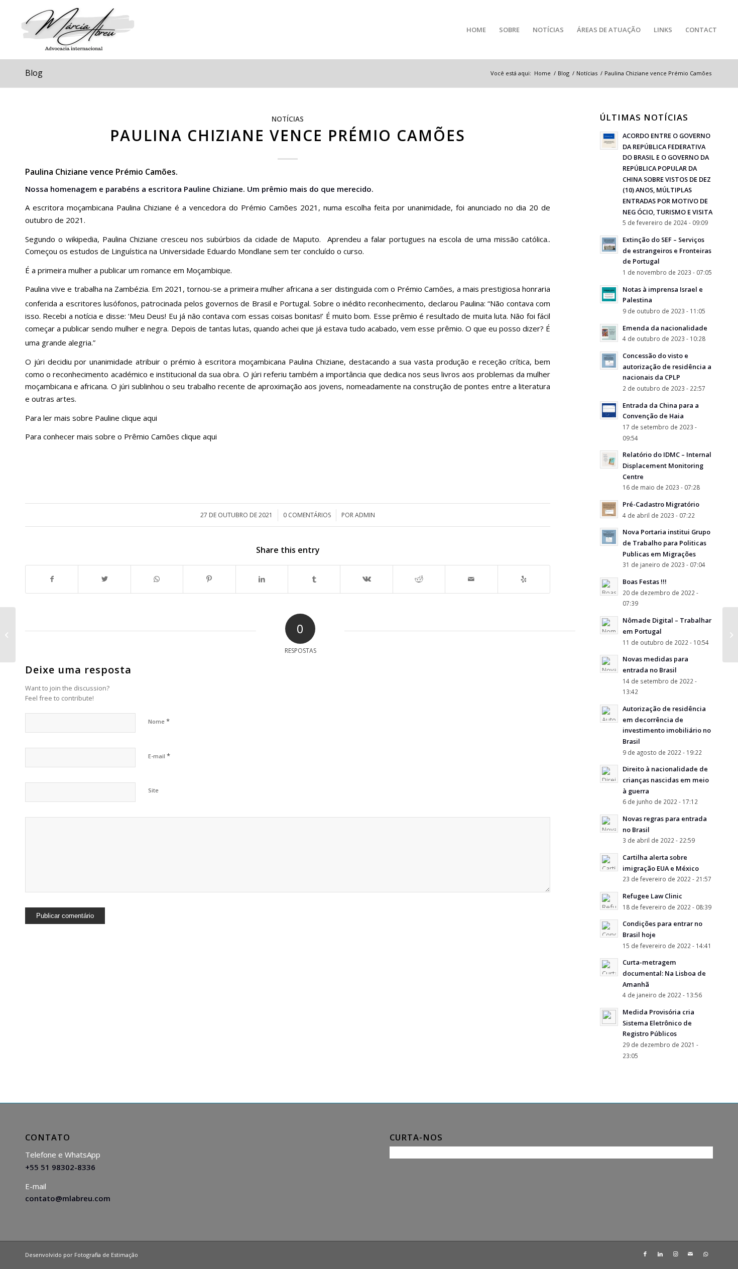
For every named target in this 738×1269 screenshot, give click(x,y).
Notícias (288, 119)
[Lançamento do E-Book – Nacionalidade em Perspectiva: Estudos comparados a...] (730, 634)
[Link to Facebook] (645, 1253)
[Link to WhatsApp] (705, 1253)
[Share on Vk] (366, 579)
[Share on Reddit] (419, 579)
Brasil (261, 303)
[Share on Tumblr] (314, 579)
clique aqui (139, 418)
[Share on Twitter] (104, 579)
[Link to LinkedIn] (660, 1253)
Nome (159, 721)
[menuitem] (476, 29)
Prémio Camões (424, 289)
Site (153, 790)
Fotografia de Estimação (106, 1254)
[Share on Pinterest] (209, 579)
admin (365, 515)
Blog (34, 72)
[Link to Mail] (690, 1253)
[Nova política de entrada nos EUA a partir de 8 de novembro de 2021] (8, 634)
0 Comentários (307, 515)
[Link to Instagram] (675, 1253)
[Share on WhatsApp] (157, 579)
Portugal (294, 303)
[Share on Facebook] (52, 579)
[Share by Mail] (471, 579)
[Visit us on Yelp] (524, 579)
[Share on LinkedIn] (262, 579)
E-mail (159, 755)
